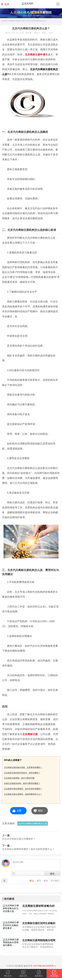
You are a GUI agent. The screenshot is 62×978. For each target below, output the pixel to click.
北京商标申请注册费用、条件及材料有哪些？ (23, 789)
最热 (46, 880)
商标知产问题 (20, 21)
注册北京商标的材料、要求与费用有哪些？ (22, 783)
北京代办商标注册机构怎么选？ (37, 21)
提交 (52, 873)
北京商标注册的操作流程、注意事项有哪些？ (23, 767)
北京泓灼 (4, 21)
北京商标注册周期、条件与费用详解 (19, 778)
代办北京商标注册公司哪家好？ (18, 838)
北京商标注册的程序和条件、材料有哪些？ (22, 773)
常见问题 (11, 21)
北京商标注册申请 (35, 54)
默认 (32, 880)
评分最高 (55, 880)
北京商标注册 (30, 734)
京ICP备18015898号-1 (44, 966)
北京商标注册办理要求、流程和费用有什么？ (23, 794)
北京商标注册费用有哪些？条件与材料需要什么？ (28, 849)
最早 (39, 880)
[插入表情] (13, 873)
